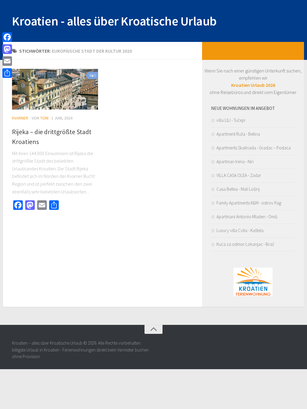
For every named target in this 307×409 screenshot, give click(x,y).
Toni (44, 118)
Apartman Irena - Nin (235, 161)
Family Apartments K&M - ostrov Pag (248, 203)
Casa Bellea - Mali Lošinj (238, 189)
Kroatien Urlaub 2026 (253, 85)
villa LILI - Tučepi (230, 120)
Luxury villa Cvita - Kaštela (240, 230)
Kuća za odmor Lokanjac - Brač (245, 244)
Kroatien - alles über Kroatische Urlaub (114, 21)
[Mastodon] (7, 49)
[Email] (7, 61)
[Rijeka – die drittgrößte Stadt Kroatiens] (55, 89)
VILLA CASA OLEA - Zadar (238, 175)
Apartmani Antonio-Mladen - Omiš (246, 216)
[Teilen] (7, 73)
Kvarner (20, 118)
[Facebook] (7, 37)
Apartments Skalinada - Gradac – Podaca (253, 148)
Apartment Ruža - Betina (238, 134)
